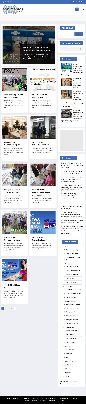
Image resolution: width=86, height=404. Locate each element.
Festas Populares (70, 286)
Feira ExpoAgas (71, 282)
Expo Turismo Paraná (73, 271)
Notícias (67, 365)
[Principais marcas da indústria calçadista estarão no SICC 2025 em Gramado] (14, 175)
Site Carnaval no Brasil (73, 293)
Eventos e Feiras (70, 247)
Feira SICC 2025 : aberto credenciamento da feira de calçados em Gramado (41, 191)
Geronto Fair (70, 278)
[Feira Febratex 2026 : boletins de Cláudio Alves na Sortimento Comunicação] (66, 67)
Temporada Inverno (72, 316)
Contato (67, 377)
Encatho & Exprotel (72, 267)
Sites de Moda (69, 328)
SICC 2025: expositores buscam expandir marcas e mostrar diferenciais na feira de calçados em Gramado (13, 96)
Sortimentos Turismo (73, 304)
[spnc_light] (83, 9)
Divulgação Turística (73, 312)
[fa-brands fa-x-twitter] (74, 2)
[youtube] (82, 2)
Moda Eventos (71, 334)
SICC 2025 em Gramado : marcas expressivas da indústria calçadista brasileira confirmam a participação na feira (13, 238)
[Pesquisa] (81, 9)
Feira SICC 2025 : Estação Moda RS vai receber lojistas (37, 49)
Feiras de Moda (71, 338)
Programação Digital (73, 250)
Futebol (67, 369)
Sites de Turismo (70, 301)
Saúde (68, 357)
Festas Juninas (71, 297)
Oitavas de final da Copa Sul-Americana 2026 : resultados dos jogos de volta (72, 165)
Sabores (69, 353)
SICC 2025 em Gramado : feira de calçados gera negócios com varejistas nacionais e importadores (42, 238)
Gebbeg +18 (69, 361)
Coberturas (68, 264)
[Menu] (77, 9)
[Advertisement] (71, 140)
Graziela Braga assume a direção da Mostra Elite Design (78, 83)
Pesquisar (79, 34)
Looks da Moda (71, 342)
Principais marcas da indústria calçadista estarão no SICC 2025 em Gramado (12, 191)
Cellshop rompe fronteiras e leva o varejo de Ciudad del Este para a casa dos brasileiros (71, 188)
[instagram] (79, 2)
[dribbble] (77, 2)
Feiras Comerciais (72, 254)
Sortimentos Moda (72, 331)
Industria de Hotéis (72, 324)
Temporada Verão (72, 320)
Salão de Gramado (72, 275)
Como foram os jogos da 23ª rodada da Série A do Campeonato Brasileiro (71, 196)
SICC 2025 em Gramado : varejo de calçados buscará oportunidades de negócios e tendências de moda (13, 143)
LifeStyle (67, 346)
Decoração (70, 349)
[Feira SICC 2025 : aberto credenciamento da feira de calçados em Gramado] (42, 175)
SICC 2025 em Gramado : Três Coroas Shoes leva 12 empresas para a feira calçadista (41, 143)
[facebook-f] (71, 2)
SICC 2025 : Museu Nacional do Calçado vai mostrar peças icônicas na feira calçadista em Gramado (42, 96)
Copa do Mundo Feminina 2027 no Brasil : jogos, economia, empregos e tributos (72, 179)
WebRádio (68, 373)
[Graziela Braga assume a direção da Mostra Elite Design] (66, 82)
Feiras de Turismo (72, 308)
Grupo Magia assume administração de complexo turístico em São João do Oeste (71, 215)
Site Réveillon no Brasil (73, 289)
